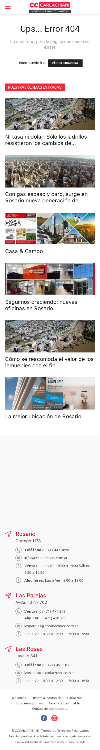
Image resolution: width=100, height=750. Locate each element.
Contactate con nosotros (50, 708)
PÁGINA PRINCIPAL (65, 63)
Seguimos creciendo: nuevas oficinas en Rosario (41, 305)
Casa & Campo (24, 251)
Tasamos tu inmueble (64, 703)
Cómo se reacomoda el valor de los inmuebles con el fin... (49, 362)
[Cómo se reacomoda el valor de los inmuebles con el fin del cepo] (50, 336)
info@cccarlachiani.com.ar (45, 557)
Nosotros (19, 698)
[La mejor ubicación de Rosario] (50, 393)
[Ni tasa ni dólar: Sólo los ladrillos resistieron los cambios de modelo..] (50, 114)
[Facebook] (44, 718)
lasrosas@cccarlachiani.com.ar (49, 672)
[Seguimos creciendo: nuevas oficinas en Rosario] (50, 279)
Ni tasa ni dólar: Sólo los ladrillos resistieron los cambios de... (46, 139)
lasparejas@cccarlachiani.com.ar (51, 625)
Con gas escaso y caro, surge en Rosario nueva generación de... (46, 197)
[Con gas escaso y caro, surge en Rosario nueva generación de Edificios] (50, 171)
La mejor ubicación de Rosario (43, 416)
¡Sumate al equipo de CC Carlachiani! (57, 698)
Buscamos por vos (30, 703)
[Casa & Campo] (50, 228)
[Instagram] (54, 718)
